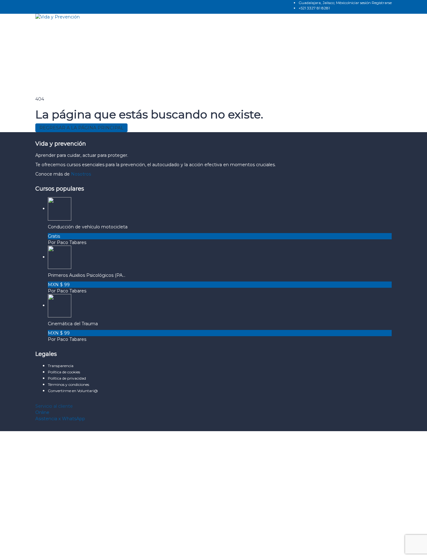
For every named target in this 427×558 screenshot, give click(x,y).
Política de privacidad (67, 378)
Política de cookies (64, 372)
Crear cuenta (58, 548)
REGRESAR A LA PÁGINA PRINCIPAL (81, 128)
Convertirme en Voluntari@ (73, 390)
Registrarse (382, 2)
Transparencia (60, 365)
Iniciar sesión (360, 2)
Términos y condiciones (68, 384)
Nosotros (81, 174)
